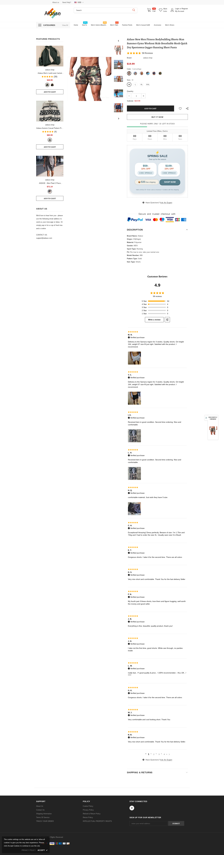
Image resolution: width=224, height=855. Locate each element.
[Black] (52, 85)
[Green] (47, 85)
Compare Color (103, 97)
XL (142, 85)
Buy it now (157, 117)
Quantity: (130, 91)
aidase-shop (49, 70)
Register (185, 9)
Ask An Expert (166, 203)
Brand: (129, 58)
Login (177, 9)
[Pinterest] (132, 808)
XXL (147, 85)
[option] (89, 79)
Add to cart (50, 92)
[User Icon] (172, 10)
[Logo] (53, 13)
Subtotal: (130, 101)
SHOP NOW (170, 182)
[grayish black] (50, 191)
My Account (179, 11)
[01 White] (50, 140)
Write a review (154, 320)
